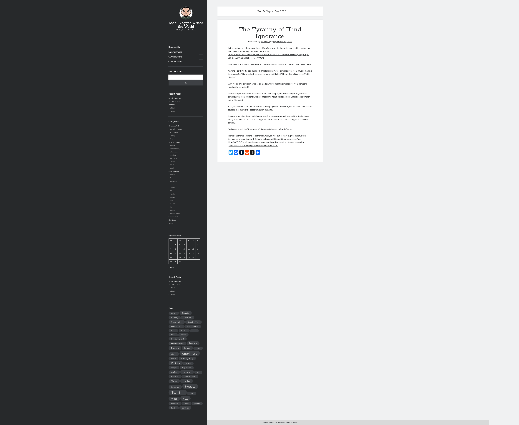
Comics (173, 178)
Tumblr (172, 204)
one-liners (189, 353)
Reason (235, 51)
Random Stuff (173, 217)
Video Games (175, 213)
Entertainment (175, 51)
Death (173, 331)
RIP (198, 372)
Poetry (172, 136)
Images (172, 188)
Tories (174, 381)
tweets (190, 386)
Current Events (175, 56)
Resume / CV (174, 47)
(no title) (172, 105)
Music (172, 194)
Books (172, 175)
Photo (173, 359)
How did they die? (177, 339)
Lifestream (174, 152)
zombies (185, 408)
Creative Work (175, 61)
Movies (173, 191)
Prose (172, 139)
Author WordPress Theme (273, 422)
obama (174, 354)
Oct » (174, 267)
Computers (174, 181)
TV (171, 207)
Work (172, 168)
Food (172, 184)
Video (172, 210)
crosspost (176, 326)
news (198, 348)
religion (174, 368)
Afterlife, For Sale (175, 98)
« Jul (170, 267)
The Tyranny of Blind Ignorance (270, 33)
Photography (174, 132)
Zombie (173, 408)
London (173, 155)
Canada (185, 313)
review (174, 372)
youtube (197, 403)
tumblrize (175, 387)
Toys (172, 201)
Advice (172, 145)
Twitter (171, 223)
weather (175, 403)
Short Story (175, 376)
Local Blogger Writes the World (186, 25)
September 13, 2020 (282, 41)
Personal (173, 158)
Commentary (175, 149)
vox (185, 398)
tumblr (186, 381)
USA (191, 393)
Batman (174, 313)
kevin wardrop (177, 343)
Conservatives (176, 322)
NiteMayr (265, 41)
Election (184, 331)
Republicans (186, 368)
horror (183, 335)
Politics (172, 162)
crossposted (192, 326)
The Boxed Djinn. (175, 101)
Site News (173, 165)
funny (173, 335)
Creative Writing (176, 129)
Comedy (174, 318)
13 (198, 249)
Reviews (173, 197)
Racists (188, 363)
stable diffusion (190, 376)
